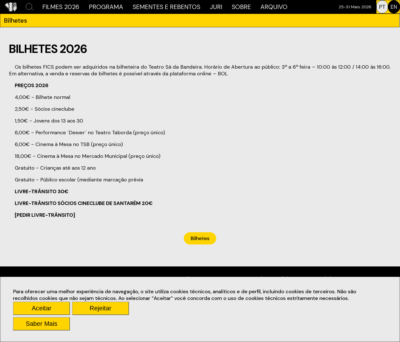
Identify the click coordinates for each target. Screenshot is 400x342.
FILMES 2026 (60, 7)
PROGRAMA (106, 7)
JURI (216, 7)
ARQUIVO (274, 7)
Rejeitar (100, 308)
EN (394, 6)
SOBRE (241, 7)
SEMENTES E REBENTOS (166, 7)
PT (382, 6)
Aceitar (41, 308)
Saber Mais (41, 323)
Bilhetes (200, 238)
